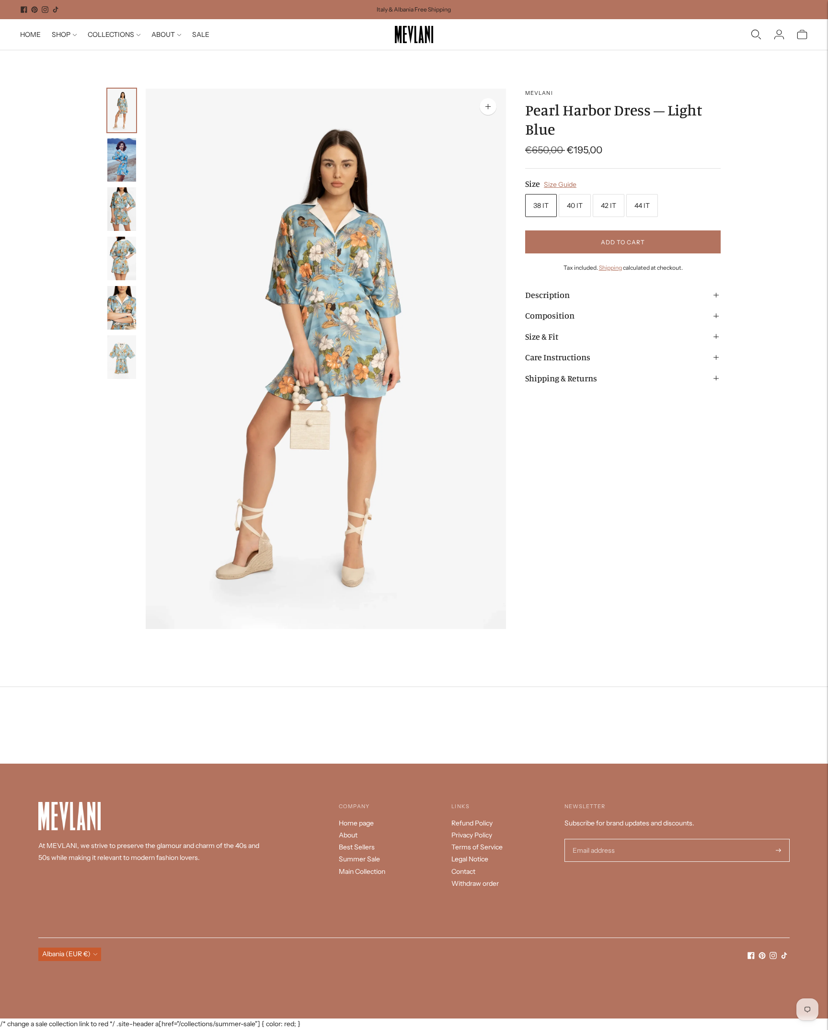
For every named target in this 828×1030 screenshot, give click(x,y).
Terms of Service (477, 847)
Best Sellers (357, 847)
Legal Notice (469, 859)
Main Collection (362, 871)
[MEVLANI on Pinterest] (34, 9)
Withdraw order (475, 883)
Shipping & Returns (561, 378)
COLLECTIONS (111, 34)
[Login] (779, 34)
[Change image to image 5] (121, 308)
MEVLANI (539, 93)
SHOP (61, 34)
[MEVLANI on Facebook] (24, 9)
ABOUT (163, 34)
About (348, 835)
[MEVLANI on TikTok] (55, 9)
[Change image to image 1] (121, 110)
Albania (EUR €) (66, 954)
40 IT (575, 206)
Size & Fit (541, 336)
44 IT (642, 206)
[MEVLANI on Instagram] (45, 9)
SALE (200, 34)
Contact (463, 871)
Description (547, 294)
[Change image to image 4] (121, 258)
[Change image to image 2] (121, 160)
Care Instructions (557, 357)
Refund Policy (472, 823)
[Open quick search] (756, 34)
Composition (550, 315)
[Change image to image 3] (121, 209)
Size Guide (560, 184)
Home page (356, 823)
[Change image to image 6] (121, 357)
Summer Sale (359, 859)
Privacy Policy (471, 835)
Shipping (610, 268)
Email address (592, 839)
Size (532, 183)
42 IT (608, 206)
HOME (30, 34)
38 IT (541, 206)
